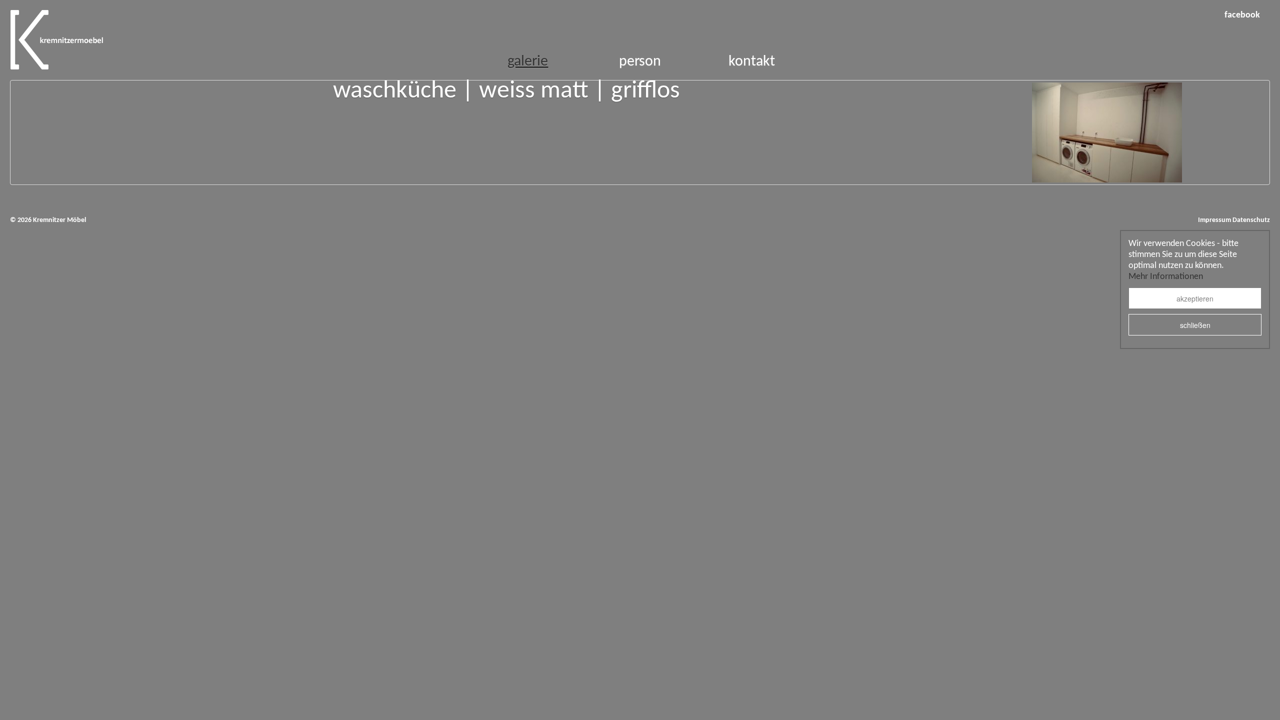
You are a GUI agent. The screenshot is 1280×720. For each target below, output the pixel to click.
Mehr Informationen (1165, 277)
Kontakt (751, 62)
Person (640, 62)
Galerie (528, 62)
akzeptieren (1195, 299)
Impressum (1214, 220)
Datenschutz (1251, 220)
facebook (1242, 15)
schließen (1195, 325)
